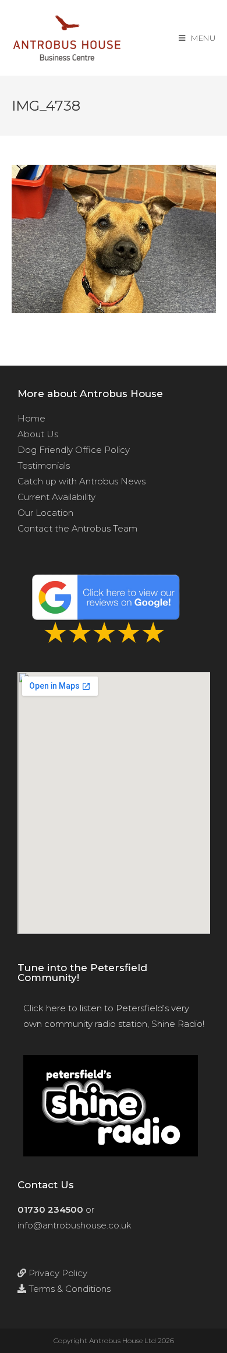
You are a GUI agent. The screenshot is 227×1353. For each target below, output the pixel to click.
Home (31, 418)
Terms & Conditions (68, 1288)
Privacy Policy (56, 1272)
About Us (37, 434)
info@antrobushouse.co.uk (74, 1225)
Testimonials (43, 465)
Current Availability (56, 496)
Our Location (45, 512)
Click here (44, 1008)
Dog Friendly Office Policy (73, 449)
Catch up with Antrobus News (81, 481)
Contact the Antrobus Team (77, 528)
